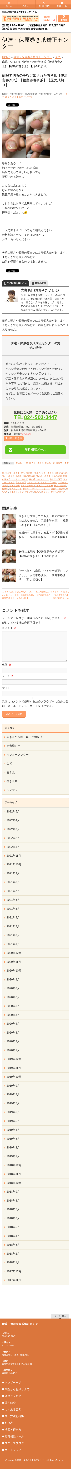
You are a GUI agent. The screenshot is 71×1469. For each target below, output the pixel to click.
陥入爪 (37, 492)
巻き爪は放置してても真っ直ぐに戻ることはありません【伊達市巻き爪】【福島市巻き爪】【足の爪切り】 (43, 520)
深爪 (23, 473)
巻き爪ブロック (58, 492)
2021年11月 (14, 855)
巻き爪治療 (14, 485)
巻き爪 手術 (22, 463)
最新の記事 (40, 283)
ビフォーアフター (18, 754)
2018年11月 (14, 1174)
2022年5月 (13, 811)
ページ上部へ (60, 1316)
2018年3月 (13, 1244)
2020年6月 (13, 1006)
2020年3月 (13, 1032)
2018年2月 (13, 1253)
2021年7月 (13, 891)
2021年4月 (13, 917)
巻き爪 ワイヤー (44, 485)
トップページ (13, 1382)
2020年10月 (14, 970)
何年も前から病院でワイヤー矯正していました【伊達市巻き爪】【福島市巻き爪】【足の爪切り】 (43, 575)
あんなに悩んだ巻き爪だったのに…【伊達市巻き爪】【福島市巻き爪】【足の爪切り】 (52, 595)
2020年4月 (13, 1023)
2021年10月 (14, 864)
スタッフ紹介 (13, 1395)
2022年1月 (13, 846)
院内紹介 (10, 1402)
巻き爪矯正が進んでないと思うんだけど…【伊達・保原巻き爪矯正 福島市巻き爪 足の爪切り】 (19, 595)
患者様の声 (13, 745)
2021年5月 (13, 908)
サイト (6, 687)
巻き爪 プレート (48, 482)
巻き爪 (8, 97)
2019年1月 (13, 1156)
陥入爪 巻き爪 (36, 463)
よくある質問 (13, 1409)
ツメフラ (28, 97)
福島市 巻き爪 (33, 473)
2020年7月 (13, 997)
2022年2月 (13, 838)
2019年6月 (13, 1112)
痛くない (45, 492)
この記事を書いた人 (17, 283)
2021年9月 (13, 873)
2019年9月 (13, 1085)
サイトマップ (13, 1449)
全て (9, 763)
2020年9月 (13, 979)
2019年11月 (14, 1068)
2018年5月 (13, 1227)
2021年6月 (13, 899)
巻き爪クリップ (28, 485)
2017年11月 (14, 1280)
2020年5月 (13, 1014)
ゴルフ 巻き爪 (12, 473)
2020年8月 (13, 988)
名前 (6, 664)
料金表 (9, 1422)
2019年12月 (14, 1059)
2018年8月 (13, 1200)
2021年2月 (13, 935)
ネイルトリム (42, 479)
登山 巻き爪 (8, 476)
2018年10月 (14, 1182)
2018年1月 (13, 1262)
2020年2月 (13, 1041)
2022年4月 (13, 820)
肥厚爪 (19, 476)
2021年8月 (13, 882)
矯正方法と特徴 (14, 1416)
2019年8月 (13, 1094)
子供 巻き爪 (60, 485)
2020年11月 (14, 961)
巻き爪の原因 (56, 479)
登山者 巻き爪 (43, 476)
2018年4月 (13, 1236)
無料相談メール (35, 449)
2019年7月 (13, 1103)
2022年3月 (13, 829)
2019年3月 (13, 1138)
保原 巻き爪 (47, 473)
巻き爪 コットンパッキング (36, 488)
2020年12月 (14, 952)
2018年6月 (13, 1218)
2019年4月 (13, 1129)
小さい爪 (29, 492)
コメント (9, 627)
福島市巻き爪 (29, 476)
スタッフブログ (14, 1443)
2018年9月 (13, 1191)
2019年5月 (13, 1121)
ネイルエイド (33, 482)
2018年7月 (13, 1209)
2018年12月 (14, 1165)
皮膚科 (5, 488)
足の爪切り (57, 476)
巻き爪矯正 (17, 97)
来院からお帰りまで (17, 1389)
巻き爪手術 (50, 463)
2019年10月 (14, 1076)
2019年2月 (13, 1147)
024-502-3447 (40, 417)
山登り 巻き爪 (58, 488)
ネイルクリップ (16, 492)
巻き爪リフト (15, 488)
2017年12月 (14, 1271)
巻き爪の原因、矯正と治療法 (24, 737)
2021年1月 (13, 944)
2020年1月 (13, 1050)
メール (8, 676)
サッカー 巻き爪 (19, 479)
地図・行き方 (15, 438)
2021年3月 (13, 926)
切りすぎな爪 (61, 473)
